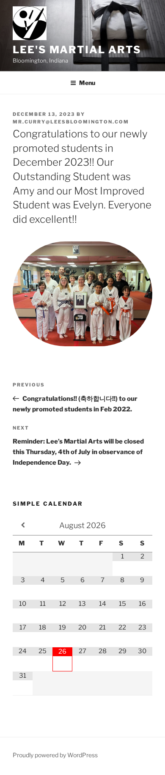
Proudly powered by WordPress (55, 755)
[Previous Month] (23, 525)
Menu (87, 82)
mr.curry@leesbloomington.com (71, 122)
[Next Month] (142, 525)
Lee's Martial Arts (77, 50)
